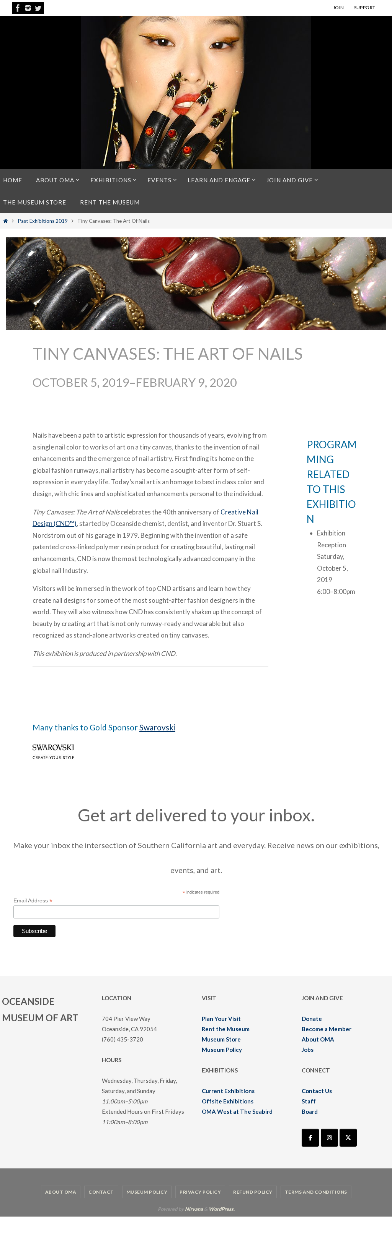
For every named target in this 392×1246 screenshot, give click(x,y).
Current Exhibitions (228, 1090)
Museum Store (221, 1039)
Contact (101, 1192)
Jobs (308, 1049)
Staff (309, 1101)
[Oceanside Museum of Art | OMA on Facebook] (310, 1138)
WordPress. (222, 1209)
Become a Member (326, 1028)
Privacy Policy (200, 1192)
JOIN (338, 7)
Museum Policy (222, 1049)
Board (310, 1111)
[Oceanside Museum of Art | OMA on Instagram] (329, 1138)
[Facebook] (18, 8)
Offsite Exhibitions (227, 1101)
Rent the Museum (226, 1028)
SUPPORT (365, 7)
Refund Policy (253, 1192)
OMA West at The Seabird (237, 1111)
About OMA (318, 1039)
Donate (312, 1018)
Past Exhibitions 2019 (43, 221)
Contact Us (317, 1090)
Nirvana (194, 1209)
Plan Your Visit (221, 1018)
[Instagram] (28, 8)
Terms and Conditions (316, 1192)
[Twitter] (38, 8)
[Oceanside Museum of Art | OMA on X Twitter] (348, 1138)
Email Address (32, 900)
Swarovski (157, 727)
